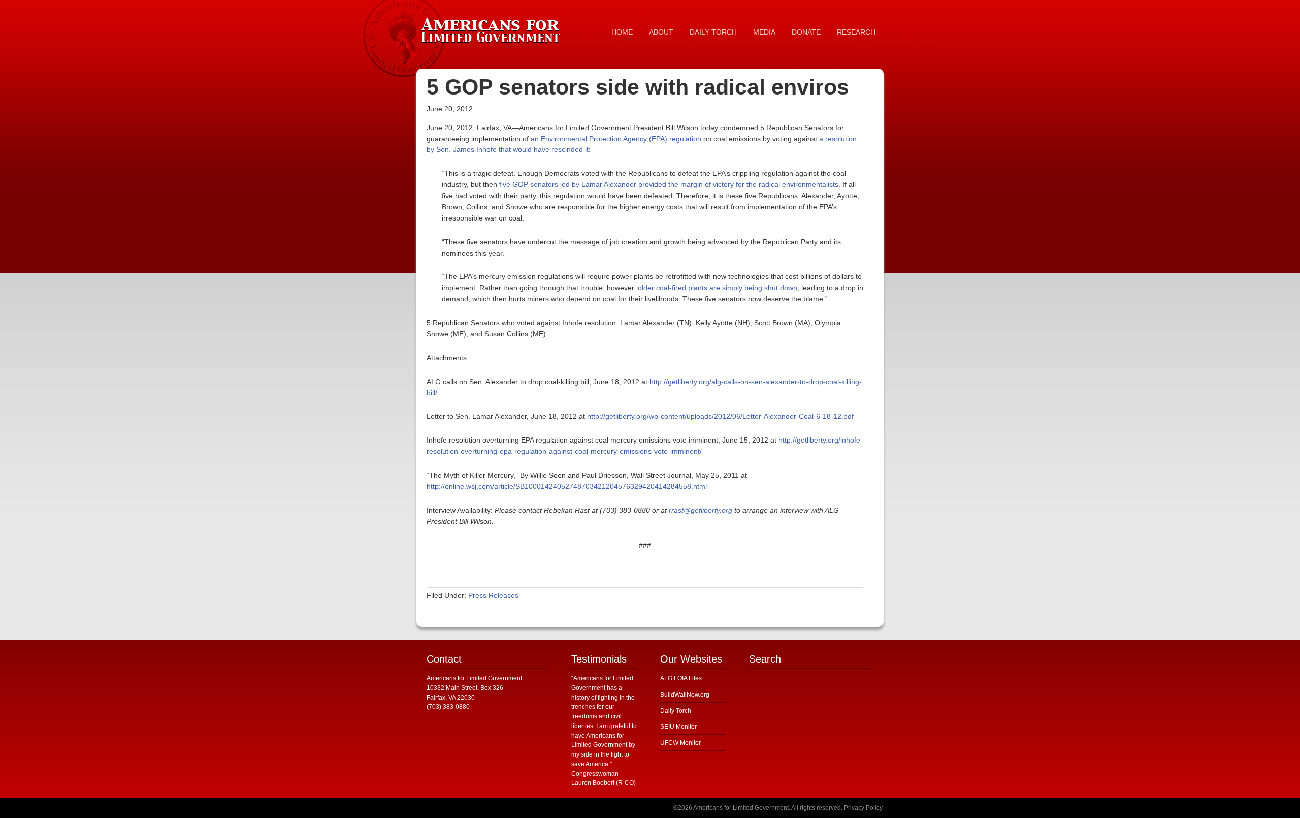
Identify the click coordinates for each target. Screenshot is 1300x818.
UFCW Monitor (680, 742)
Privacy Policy (863, 807)
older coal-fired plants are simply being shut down (717, 288)
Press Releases (493, 595)
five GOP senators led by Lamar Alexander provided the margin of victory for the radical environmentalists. (669, 184)
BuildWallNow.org (684, 694)
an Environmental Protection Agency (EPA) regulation (616, 139)
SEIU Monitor (678, 726)
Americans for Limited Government (492, 28)
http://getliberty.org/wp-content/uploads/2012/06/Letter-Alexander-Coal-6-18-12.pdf (720, 416)
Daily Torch (675, 710)
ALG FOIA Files (681, 678)
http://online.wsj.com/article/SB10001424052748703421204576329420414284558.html (567, 486)
